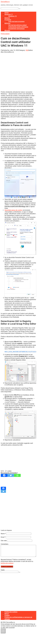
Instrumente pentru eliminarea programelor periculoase (18, 28)
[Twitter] (10, 475)
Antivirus (7, 23)
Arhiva (7, 614)
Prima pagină (5, 34)
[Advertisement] (18, 71)
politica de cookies (7, 563)
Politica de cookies (11, 612)
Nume (3, 534)
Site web (4, 540)
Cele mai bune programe (16, 21)
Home (7, 12)
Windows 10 (12, 16)
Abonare (7, 30)
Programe (8, 20)
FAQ (27, 50)
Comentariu (4, 544)
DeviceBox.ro (5, 2)
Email (3, 537)
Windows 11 (9, 14)
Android (7, 18)
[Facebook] (4, 475)
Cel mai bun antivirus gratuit (17, 25)
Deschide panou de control (13, 210)
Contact (7, 615)
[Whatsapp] (17, 475)
